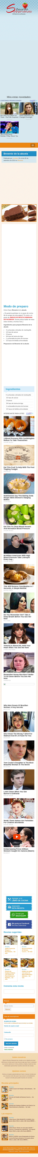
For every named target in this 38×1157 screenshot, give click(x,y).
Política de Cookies (13, 1151)
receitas (15, 158)
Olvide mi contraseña (9, 1047)
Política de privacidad (23, 1151)
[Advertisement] (19, 36)
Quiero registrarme (8, 1049)
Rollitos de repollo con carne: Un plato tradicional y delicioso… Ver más (27, 974)
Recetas (20, 160)
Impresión (18, 907)
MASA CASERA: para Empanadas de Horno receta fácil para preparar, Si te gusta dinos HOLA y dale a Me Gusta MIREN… (21, 1138)
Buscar (7, 1009)
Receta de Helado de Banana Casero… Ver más (27, 950)
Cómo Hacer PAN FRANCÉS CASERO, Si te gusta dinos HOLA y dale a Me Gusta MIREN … (22, 1120)
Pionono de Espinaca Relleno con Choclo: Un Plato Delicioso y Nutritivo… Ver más (10, 975)
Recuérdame (9, 1039)
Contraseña (7, 1032)
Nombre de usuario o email (11, 1026)
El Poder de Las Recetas (19, 14)
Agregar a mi (20, 899)
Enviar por (21, 915)
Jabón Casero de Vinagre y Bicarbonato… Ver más (10, 951)
